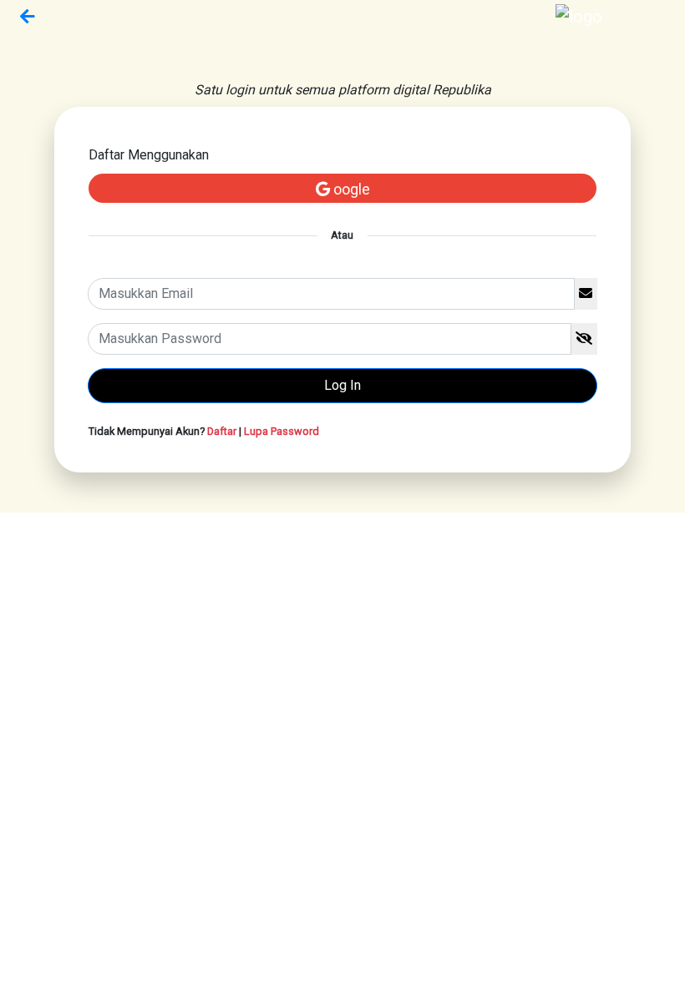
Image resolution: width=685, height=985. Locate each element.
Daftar (221, 431)
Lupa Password (281, 431)
